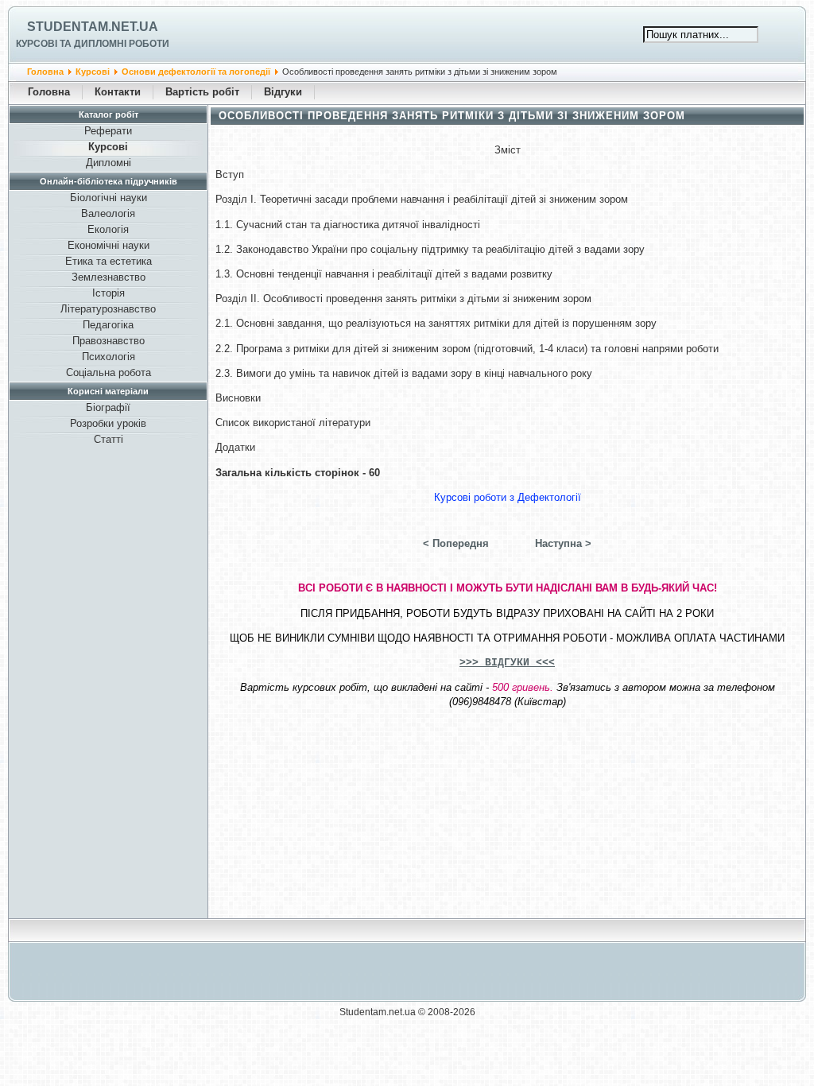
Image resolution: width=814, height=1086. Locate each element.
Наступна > (563, 543)
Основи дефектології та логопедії (196, 71)
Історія (108, 293)
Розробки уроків (108, 423)
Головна (45, 71)
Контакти (118, 92)
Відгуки (283, 92)
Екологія (108, 229)
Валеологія (108, 213)
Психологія (108, 357)
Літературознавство (108, 309)
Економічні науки (108, 245)
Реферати (108, 131)
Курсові (93, 71)
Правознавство (108, 341)
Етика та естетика (108, 261)
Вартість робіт (202, 92)
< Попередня (456, 543)
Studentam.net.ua (92, 26)
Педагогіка (108, 325)
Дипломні (108, 163)
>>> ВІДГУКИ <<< (507, 663)
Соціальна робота (108, 372)
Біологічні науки (108, 198)
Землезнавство (108, 277)
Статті (108, 439)
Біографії (108, 407)
